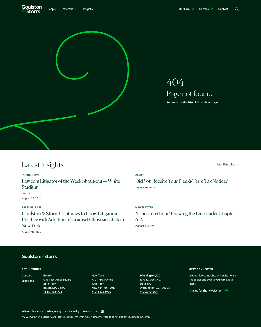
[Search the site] (236, 9)
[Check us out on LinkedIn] (102, 311)
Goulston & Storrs (194, 102)
